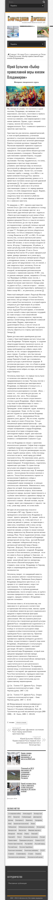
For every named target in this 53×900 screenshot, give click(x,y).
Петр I (19, 837)
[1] (18, 183)
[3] (14, 332)
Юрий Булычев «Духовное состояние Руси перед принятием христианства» (28, 731)
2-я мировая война (14, 813)
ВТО (9, 817)
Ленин (33, 823)
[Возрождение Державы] (26, 22)
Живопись (29, 820)
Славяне (11, 854)
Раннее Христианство (15, 843)
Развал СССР (39, 840)
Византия (17, 817)
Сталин (30, 854)
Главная (13, 54)
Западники (38, 820)
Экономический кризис (35, 857)
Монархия (11, 833)
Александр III (27, 813)
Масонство (22, 830)
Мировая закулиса (34, 830)
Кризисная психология (21, 823)
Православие (21, 722)
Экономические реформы (16, 857)
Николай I (34, 833)
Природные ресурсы (26, 840)
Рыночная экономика (15, 850)
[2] (43, 290)
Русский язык (12, 847)
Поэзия (42, 837)
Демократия (37, 817)
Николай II (11, 837)
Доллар (10, 820)
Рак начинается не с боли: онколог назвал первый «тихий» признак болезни (27, 26)
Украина (38, 854)
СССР (43, 850)
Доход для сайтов (12, 798)
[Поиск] (44, 2)
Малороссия (12, 830)
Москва (19, 833)
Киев (9, 823)
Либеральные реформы (26, 827)
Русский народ (40, 843)
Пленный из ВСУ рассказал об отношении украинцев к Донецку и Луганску (27, 773)
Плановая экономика (31, 837)
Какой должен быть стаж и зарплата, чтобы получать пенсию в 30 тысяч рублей (28, 787)
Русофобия (28, 843)
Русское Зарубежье (26, 847)
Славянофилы (21, 854)
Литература (40, 827)
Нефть (27, 833)
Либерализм (12, 827)
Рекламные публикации (17, 883)
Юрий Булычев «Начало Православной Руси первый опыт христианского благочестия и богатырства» (26, 741)
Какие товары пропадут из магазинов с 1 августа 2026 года (28, 756)
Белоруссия (38, 813)
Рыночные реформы (31, 850)
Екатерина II (19, 820)
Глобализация (26, 817)
